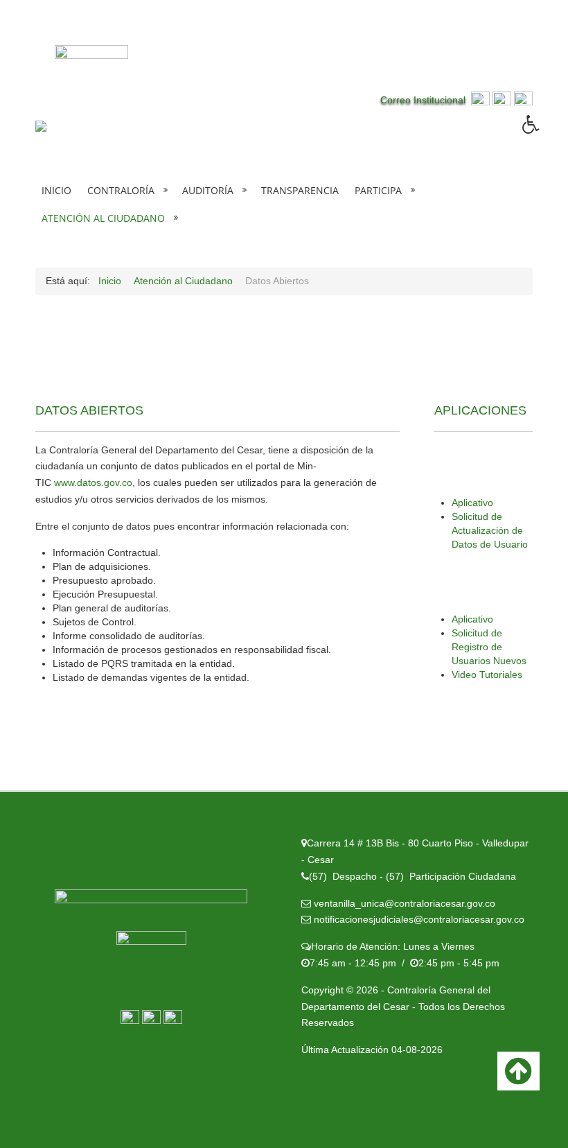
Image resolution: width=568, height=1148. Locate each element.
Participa (378, 190)
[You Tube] (523, 99)
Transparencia (300, 190)
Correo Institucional (425, 99)
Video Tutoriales (488, 674)
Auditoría (207, 190)
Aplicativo (472, 502)
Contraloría (120, 190)
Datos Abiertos (89, 410)
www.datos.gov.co (93, 482)
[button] (545, 134)
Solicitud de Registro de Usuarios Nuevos (489, 646)
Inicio (56, 190)
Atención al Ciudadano (103, 218)
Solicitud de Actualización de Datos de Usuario (490, 530)
